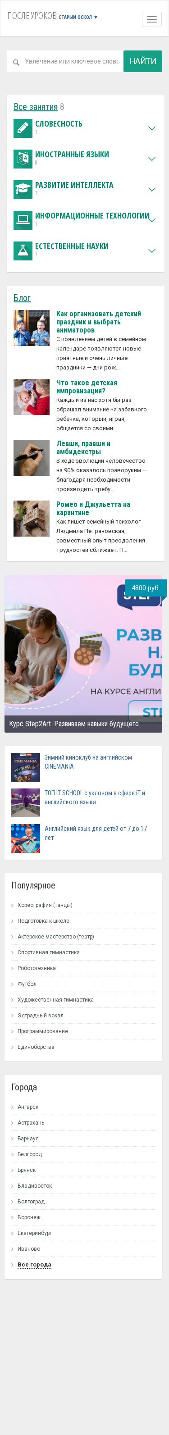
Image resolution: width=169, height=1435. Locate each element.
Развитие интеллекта (74, 188)
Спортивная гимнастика (49, 952)
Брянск (27, 1170)
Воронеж (29, 1217)
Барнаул (28, 1138)
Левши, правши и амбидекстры (83, 447)
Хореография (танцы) (45, 905)
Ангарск (28, 1107)
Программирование (43, 1031)
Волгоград (31, 1201)
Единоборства (36, 1047)
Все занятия (36, 106)
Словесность (58, 127)
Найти (143, 61)
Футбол (27, 984)
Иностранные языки (72, 158)
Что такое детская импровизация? (86, 386)
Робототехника (37, 968)
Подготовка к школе (43, 921)
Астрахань (31, 1123)
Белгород (30, 1154)
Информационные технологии (92, 219)
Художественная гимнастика (56, 1000)
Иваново (29, 1249)
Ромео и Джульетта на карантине (93, 508)
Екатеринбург (35, 1233)
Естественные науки (72, 249)
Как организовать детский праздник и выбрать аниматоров (98, 322)
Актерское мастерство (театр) (56, 937)
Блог (22, 297)
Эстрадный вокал (41, 1015)
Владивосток (35, 1186)
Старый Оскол (78, 17)
